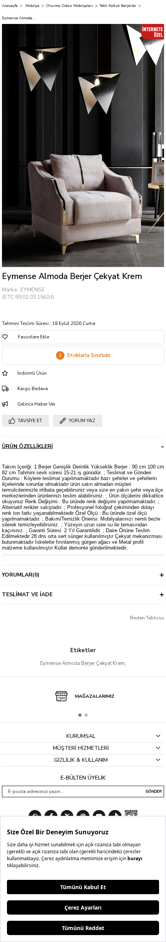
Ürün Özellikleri (27, 446)
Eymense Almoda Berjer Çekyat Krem (82, 663)
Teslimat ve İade (27, 594)
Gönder (154, 791)
